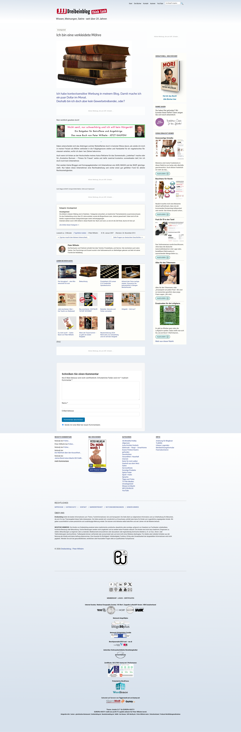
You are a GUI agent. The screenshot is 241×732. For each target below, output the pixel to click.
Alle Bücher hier (169, 99)
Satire (124, 466)
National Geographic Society (106, 605)
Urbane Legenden (162, 445)
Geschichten (127, 454)
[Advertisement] (100, 111)
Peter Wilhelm (73, 245)
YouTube (160, 3)
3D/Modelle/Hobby (129, 441)
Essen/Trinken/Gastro (130, 450)
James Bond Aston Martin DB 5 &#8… (68, 458)
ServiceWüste (127, 468)
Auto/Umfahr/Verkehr (130, 445)
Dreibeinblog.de (96, 714)
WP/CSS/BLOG (127, 488)
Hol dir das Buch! (170, 96)
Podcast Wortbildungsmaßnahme (170, 714)
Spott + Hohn (127, 475)
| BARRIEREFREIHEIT (95, 507)
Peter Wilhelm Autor (143, 714)
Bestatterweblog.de (108, 714)
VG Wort (120, 605)
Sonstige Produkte (129, 470)
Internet (125, 459)
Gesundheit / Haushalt (130, 457)
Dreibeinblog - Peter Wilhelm (72, 549)
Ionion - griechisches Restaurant (80, 714)
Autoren (152, 3)
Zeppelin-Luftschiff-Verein (133, 605)
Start (130, 3)
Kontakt (145, 3)
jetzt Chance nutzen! (97, 470)
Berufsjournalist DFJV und (118, 642)
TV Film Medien (128, 481)
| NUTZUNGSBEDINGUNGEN (113, 507)
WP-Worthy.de (131, 714)
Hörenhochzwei (154, 714)
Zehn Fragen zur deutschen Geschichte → (128, 237)
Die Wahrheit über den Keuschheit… (68, 453)
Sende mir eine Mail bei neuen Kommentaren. (83, 425)
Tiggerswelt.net (124, 698)
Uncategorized (127, 484)
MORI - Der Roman (120, 714)
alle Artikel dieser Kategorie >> (69, 225)
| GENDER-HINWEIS (131, 507)
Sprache (125, 477)
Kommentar (67, 380)
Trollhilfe (159, 443)
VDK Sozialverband (149, 605)
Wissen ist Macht (128, 486)
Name (65, 403)
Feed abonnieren (162, 450)
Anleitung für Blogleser (164, 441)
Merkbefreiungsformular (165, 448)
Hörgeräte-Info (65, 714)
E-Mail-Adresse (68, 411)
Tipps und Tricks (128, 479)
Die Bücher (137, 3)
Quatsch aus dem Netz (130, 463)
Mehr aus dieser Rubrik (164, 341)
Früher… (66, 441)
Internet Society (90, 605)
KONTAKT (83, 507)
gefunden (125, 452)
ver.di (130, 642)
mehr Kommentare (62, 461)
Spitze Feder (127, 472)
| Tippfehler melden (79, 233)
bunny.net (136, 698)
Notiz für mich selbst (130, 461)
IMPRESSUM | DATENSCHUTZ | (67, 507)
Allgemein (126, 443)
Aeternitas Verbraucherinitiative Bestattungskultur (120, 650)
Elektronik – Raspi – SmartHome (134, 448)
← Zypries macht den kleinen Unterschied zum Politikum (73, 237)
